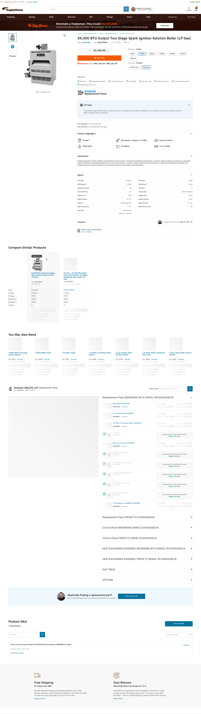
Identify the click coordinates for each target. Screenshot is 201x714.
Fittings (110, 17)
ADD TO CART (101, 58)
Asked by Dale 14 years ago (20, 649)
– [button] (189, 105)
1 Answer (186, 645)
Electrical (71, 17)
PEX (91, 17)
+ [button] (192, 222)
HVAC (51, 17)
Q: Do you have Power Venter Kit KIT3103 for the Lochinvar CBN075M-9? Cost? (41, 645)
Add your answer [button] (18, 653)
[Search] (126, 9)
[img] (115, 42)
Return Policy (118, 699)
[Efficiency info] (85, 196)
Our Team (191, 17)
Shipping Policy (39, 699)
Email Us (149, 10)
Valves (129, 17)
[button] (152, 8)
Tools (148, 17)
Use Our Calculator (86, 232)
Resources (173, 17)
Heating (32, 17)
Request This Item (174, 436)
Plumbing (11, 17)
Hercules (20, 359)
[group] (42, 284)
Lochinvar (86, 42)
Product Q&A (17, 622)
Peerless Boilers (69, 290)
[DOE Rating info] (86, 184)
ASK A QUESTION (179, 624)
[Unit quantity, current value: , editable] (85, 50)
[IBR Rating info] (146, 184)
